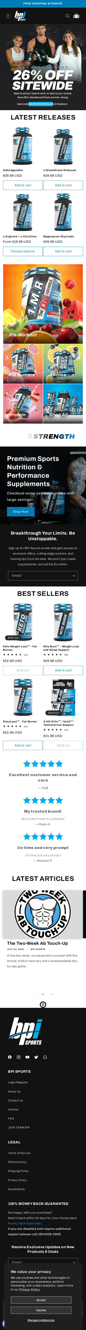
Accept (41, 1300)
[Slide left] (34, 994)
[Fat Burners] (23, 364)
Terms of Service (19, 1153)
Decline (41, 1310)
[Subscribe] (73, 575)
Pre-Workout (23, 334)
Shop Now (21, 511)
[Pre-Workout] (43, 304)
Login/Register (18, 1082)
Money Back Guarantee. (25, 1223)
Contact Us (15, 1100)
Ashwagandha (13, 170)
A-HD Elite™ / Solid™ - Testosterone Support (59, 723)
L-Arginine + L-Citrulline (20, 236)
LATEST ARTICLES (43, 878)
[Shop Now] (43, 67)
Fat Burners (22, 374)
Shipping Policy (18, 1171)
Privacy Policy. (29, 1289)
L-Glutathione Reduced (59, 170)
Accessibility (16, 1189)
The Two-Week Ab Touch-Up (37, 943)
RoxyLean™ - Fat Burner (20, 721)
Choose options (23, 251)
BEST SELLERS (43, 593)
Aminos (57, 374)
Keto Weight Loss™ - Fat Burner (20, 648)
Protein (17, 414)
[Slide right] (51, 994)
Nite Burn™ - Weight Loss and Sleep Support (61, 648)
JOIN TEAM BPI (19, 1127)
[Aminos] (63, 364)
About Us (14, 1091)
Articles (13, 1109)
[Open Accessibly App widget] (43, 1004)
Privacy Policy (17, 1180)
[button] (8, 16)
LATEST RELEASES (43, 117)
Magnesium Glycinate (58, 236)
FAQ (11, 1118)
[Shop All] (63, 404)
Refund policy (17, 1162)
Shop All (58, 414)
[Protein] (23, 404)
